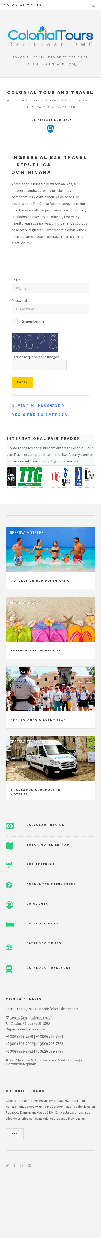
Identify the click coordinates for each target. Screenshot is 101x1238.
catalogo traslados (48, 967)
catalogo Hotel (43, 923)
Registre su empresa (40, 415)
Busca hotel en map (47, 844)
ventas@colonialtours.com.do (32, 1017)
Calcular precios (45, 825)
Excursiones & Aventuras (38, 720)
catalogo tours (44, 943)
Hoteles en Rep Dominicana (40, 580)
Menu (93, 5)
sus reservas (40, 864)
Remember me (32, 321)
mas (73, 63)
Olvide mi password (38, 406)
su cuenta (37, 903)
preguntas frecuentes (51, 884)
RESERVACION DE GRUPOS (36, 650)
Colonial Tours (23, 5)
